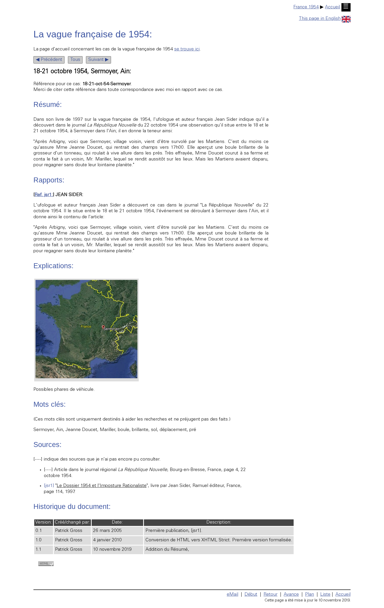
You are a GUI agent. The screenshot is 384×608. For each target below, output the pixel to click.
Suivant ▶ (98, 60)
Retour (270, 594)
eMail (232, 594)
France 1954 (306, 7)
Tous (75, 60)
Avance (291, 594)
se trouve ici (187, 49)
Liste (325, 594)
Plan (309, 594)
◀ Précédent (49, 60)
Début (251, 594)
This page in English (320, 18)
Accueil (332, 7)
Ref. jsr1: (44, 195)
